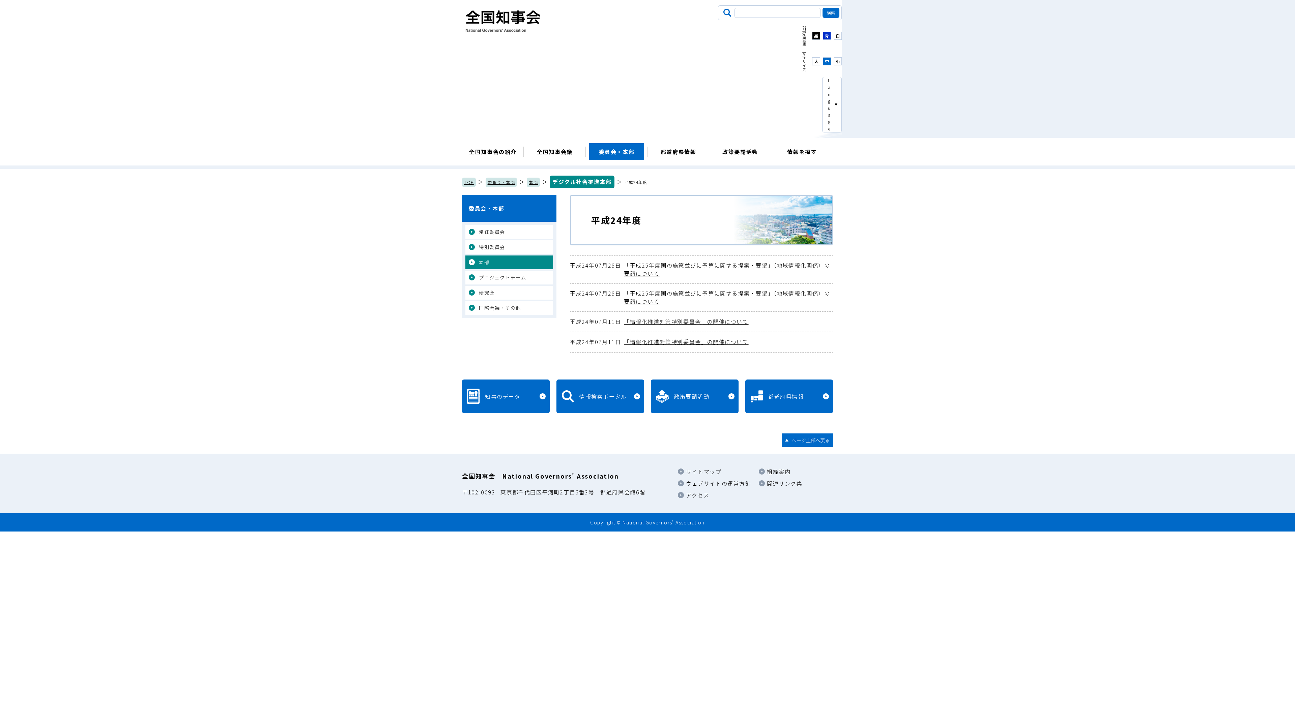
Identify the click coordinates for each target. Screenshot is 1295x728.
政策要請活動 (740, 152)
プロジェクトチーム (502, 277)
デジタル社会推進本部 (582, 182)
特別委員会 (492, 247)
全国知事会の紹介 (493, 152)
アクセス (697, 495)
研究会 (487, 292)
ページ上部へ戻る (811, 440)
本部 (533, 182)
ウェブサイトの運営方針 (718, 483)
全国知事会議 (555, 152)
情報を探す (802, 152)
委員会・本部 (617, 152)
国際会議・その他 (500, 307)
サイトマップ (704, 471)
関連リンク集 (785, 483)
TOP (469, 182)
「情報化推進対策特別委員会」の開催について (659, 321)
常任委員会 (492, 232)
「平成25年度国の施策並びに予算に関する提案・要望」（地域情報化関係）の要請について (700, 269)
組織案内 (778, 471)
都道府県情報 (678, 152)
